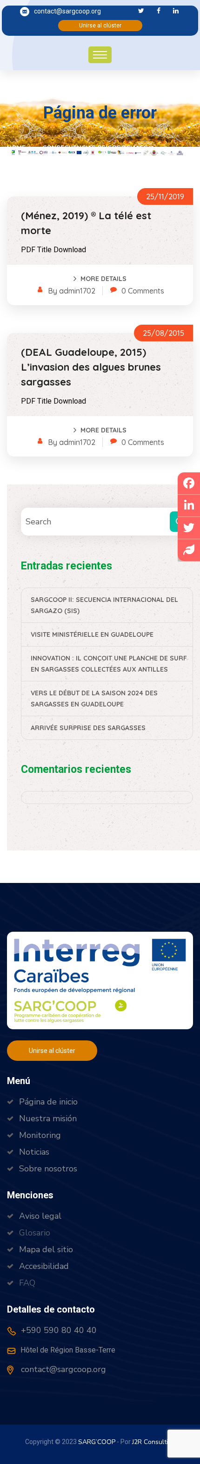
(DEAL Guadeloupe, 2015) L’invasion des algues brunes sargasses (91, 367)
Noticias (34, 1151)
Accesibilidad (44, 1266)
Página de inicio (48, 1101)
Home (18, 148)
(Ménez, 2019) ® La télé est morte (86, 223)
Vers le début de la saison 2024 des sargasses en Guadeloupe (94, 698)
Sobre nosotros (48, 1168)
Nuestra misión (48, 1118)
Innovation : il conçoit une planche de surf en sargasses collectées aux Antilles (109, 663)
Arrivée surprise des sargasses (88, 728)
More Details (103, 278)
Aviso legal (40, 1216)
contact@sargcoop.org (67, 11)
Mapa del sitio (46, 1249)
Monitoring (40, 1135)
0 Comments (142, 290)
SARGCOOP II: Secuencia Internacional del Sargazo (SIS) (104, 605)
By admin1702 (71, 290)
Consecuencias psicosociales (95, 148)
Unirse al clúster (100, 25)
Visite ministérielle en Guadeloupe (92, 634)
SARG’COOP (96, 1442)
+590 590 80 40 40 (58, 1330)
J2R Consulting (153, 1442)
